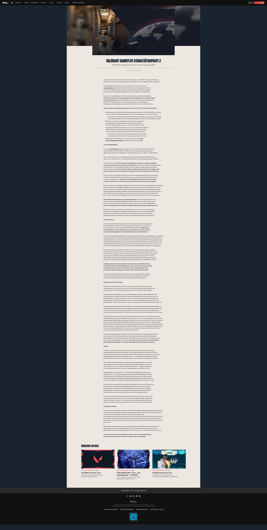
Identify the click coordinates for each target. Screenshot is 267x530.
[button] (130, 70)
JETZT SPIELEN (259, 2)
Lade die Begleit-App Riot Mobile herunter (133, 490)
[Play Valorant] (12, 3)
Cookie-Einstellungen (157, 509)
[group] (133, 465)
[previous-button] (182, 483)
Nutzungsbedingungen (127, 509)
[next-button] (185, 483)
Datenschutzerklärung (110, 509)
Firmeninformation (142, 509)
